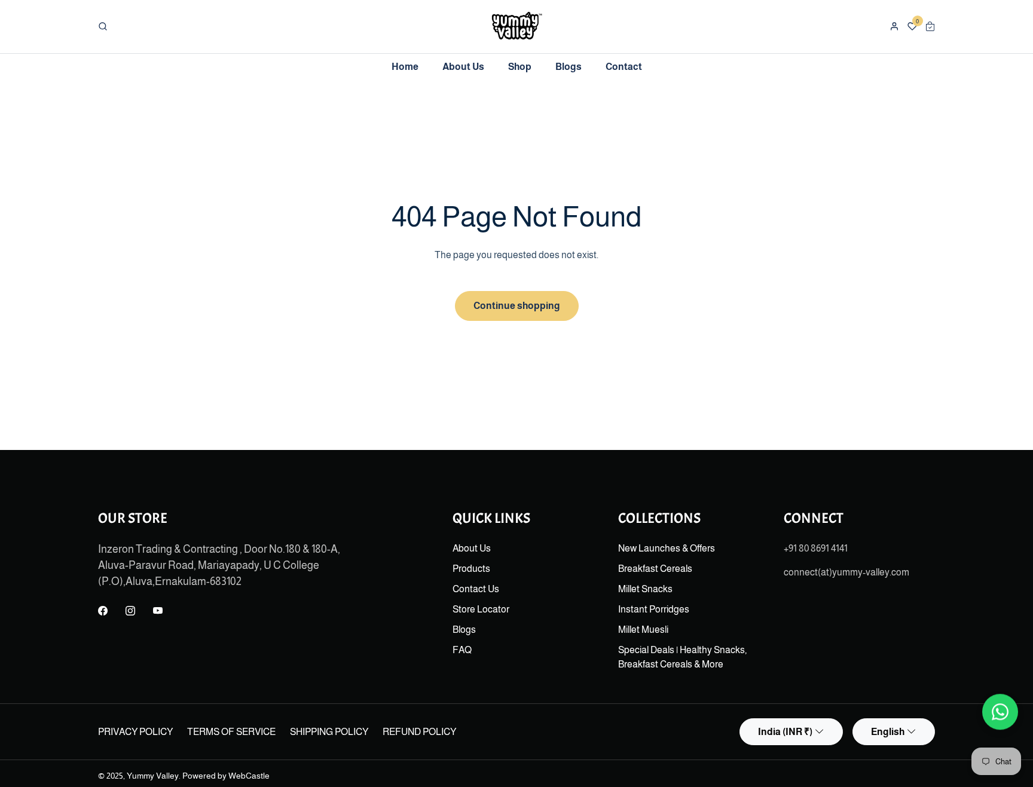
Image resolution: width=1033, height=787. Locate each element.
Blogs (464, 629)
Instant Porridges (653, 609)
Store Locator (481, 609)
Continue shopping (516, 306)
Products (471, 569)
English (887, 732)
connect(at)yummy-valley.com (846, 572)
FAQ (462, 650)
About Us (472, 548)
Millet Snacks (645, 589)
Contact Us (476, 589)
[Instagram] (130, 611)
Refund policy (419, 732)
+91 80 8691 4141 (816, 548)
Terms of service (231, 732)
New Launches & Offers (666, 548)
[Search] (103, 26)
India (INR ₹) (785, 732)
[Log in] (894, 26)
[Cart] (930, 26)
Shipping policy (329, 732)
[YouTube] (158, 611)
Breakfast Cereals (655, 569)
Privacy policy (135, 732)
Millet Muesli (643, 629)
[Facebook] (103, 611)
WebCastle (249, 775)
